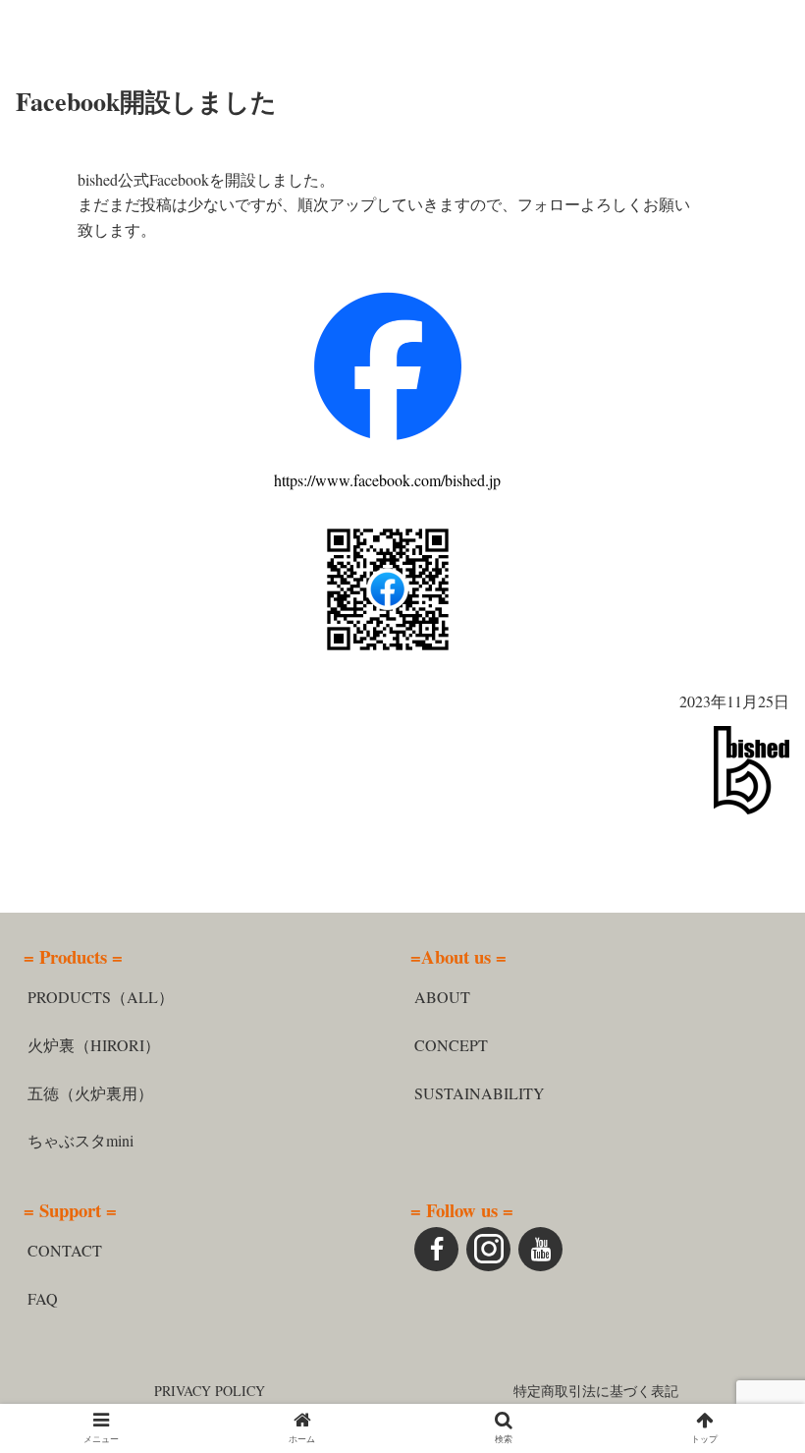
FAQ (42, 1298)
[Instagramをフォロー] (488, 1249)
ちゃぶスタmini (80, 1140)
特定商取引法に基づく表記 (595, 1390)
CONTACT (64, 1250)
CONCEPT (451, 1044)
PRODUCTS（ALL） (100, 996)
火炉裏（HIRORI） (93, 1044)
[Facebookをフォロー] (436, 1249)
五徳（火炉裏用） (90, 1093)
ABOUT (442, 996)
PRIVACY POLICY (209, 1390)
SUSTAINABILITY (479, 1093)
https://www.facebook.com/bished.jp (387, 480)
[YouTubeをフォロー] (540, 1249)
